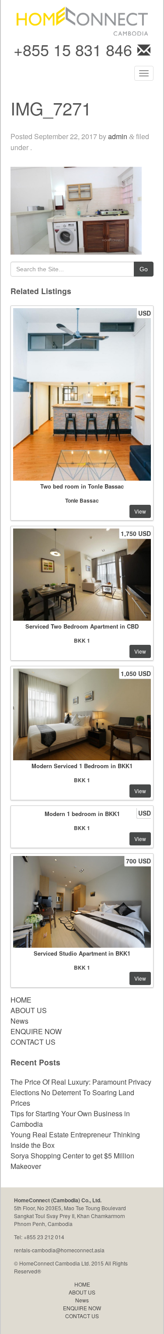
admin (117, 136)
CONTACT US (33, 1042)
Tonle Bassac (82, 500)
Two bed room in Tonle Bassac (82, 486)
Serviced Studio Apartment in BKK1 (82, 953)
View (140, 511)
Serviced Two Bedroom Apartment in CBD (82, 626)
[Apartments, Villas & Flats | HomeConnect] (82, 20)
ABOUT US (28, 1010)
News (19, 1021)
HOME (20, 1000)
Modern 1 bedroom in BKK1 (82, 813)
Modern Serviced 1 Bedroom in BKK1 (82, 766)
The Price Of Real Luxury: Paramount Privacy (80, 1082)
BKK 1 (82, 640)
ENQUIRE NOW (36, 1031)
